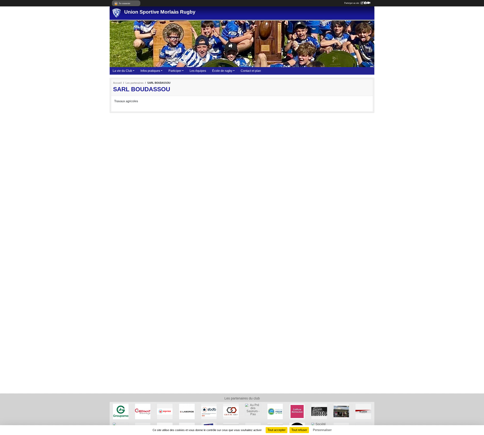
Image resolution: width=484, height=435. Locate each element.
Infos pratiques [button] (150, 70)
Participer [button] (174, 70)
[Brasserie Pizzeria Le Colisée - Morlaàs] (319, 411)
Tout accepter (276, 430)
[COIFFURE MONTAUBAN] (297, 411)
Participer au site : (352, 3)
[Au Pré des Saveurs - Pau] (253, 409)
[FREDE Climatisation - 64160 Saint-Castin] (275, 411)
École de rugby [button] (222, 70)
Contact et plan (251, 70)
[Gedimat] (143, 411)
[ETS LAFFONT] (363, 411)
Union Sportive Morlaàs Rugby (159, 12)
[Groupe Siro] (231, 411)
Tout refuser (299, 430)
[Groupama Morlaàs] (121, 411)
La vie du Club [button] (122, 70)
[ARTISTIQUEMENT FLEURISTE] (341, 411)
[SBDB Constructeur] (209, 411)
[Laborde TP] (187, 411)
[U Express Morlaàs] (165, 411)
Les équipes (198, 70)
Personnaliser (322, 430)
